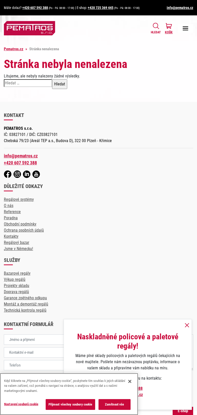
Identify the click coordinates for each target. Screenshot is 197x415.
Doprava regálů (16, 291)
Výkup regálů (14, 279)
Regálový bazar (16, 242)
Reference (12, 211)
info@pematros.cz (180, 8)
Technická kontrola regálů (25, 310)
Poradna (11, 217)
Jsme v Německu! (18, 248)
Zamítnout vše (114, 404)
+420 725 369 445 (100, 8)
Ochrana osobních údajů (24, 230)
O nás (8, 205)
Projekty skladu (16, 285)
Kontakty (11, 236)
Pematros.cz (13, 49)
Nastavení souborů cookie (21, 404)
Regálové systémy (19, 199)
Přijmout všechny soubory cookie (70, 404)
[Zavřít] (129, 381)
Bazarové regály (17, 273)
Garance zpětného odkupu (25, 297)
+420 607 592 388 (35, 8)
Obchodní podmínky (20, 224)
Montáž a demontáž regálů (26, 304)
